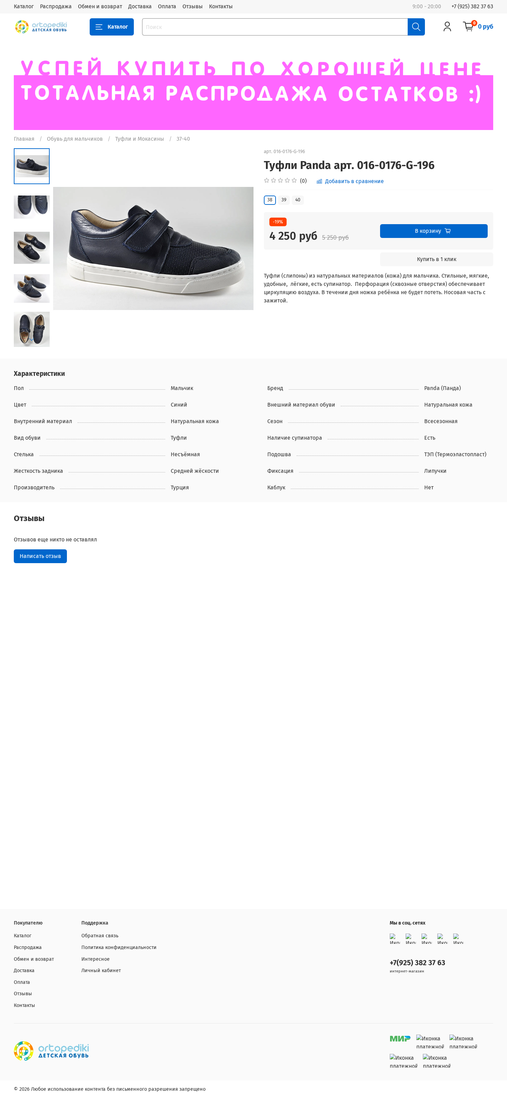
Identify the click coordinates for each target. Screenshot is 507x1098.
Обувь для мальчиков (75, 139)
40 (297, 200)
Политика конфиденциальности (119, 947)
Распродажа (56, 6)
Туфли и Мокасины (139, 139)
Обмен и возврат (100, 6)
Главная (24, 139)
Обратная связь (99, 936)
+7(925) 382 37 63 (417, 963)
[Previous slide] (67, 248)
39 (283, 200)
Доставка (140, 6)
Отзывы (192, 6)
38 (269, 200)
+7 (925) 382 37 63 (472, 6)
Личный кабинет (101, 971)
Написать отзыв (40, 556)
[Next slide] (31, 339)
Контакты (221, 6)
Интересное (95, 959)
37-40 (183, 139)
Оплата (167, 6)
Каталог (24, 6)
